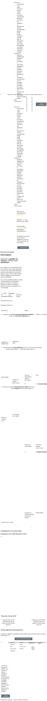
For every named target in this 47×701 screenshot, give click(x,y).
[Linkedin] (42, 649)
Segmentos (17, 53)
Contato (21, 644)
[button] (17, 104)
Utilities (18, 98)
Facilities (19, 68)
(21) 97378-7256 (33, 648)
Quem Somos (18, 101)
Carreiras (21, 648)
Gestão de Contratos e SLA (20, 20)
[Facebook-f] (39, 646)
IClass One (21, 642)
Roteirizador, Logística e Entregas (20, 50)
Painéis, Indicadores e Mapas (20, 36)
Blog (16, 99)
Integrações (12, 650)
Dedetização (20, 66)
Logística (19, 72)
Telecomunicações (21, 96)
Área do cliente (22, 646)
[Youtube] (42, 646)
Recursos (17, 2)
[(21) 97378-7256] (30, 646)
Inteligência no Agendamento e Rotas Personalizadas (21, 26)
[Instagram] (39, 649)
